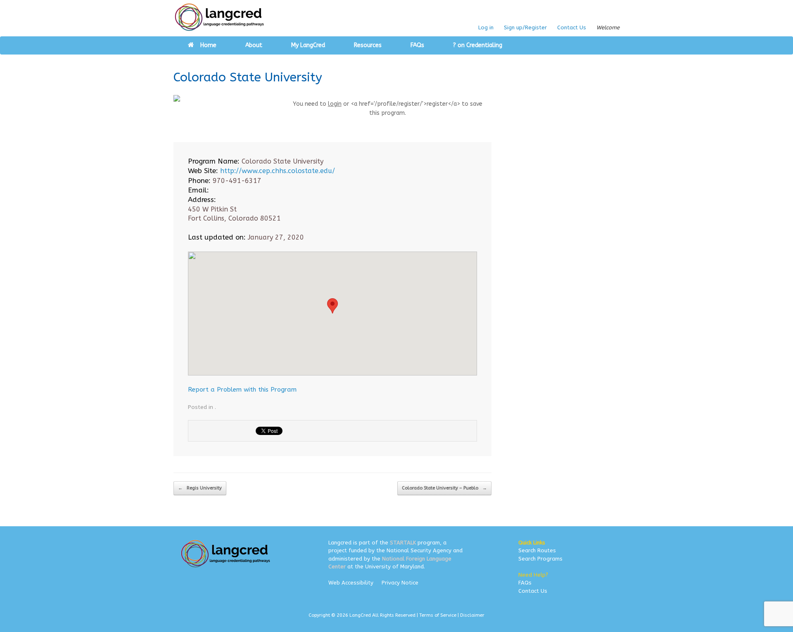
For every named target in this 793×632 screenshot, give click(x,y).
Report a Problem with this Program (242, 389)
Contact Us (571, 27)
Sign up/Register (525, 27)
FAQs (417, 45)
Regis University (200, 488)
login (335, 103)
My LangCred (308, 45)
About (253, 45)
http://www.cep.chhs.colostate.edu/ (277, 171)
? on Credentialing (477, 45)
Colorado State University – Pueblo (444, 488)
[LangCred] (219, 17)
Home (208, 45)
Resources (368, 45)
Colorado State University (247, 77)
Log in (486, 27)
